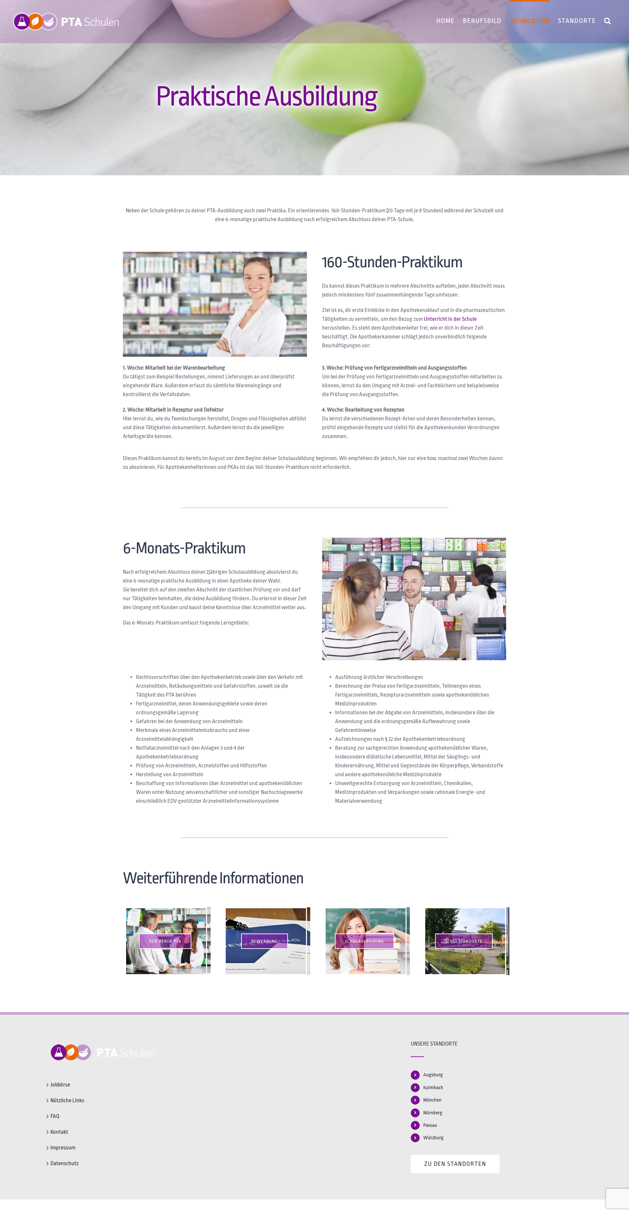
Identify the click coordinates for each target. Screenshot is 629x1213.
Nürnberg (432, 1113)
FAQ (54, 1116)
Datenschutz (64, 1163)
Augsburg (433, 1075)
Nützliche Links (67, 1100)
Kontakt (59, 1132)
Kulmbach (433, 1087)
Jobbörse (60, 1085)
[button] (607, 19)
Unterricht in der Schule (450, 319)
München (432, 1100)
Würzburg (433, 1138)
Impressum (62, 1148)
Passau (430, 1125)
